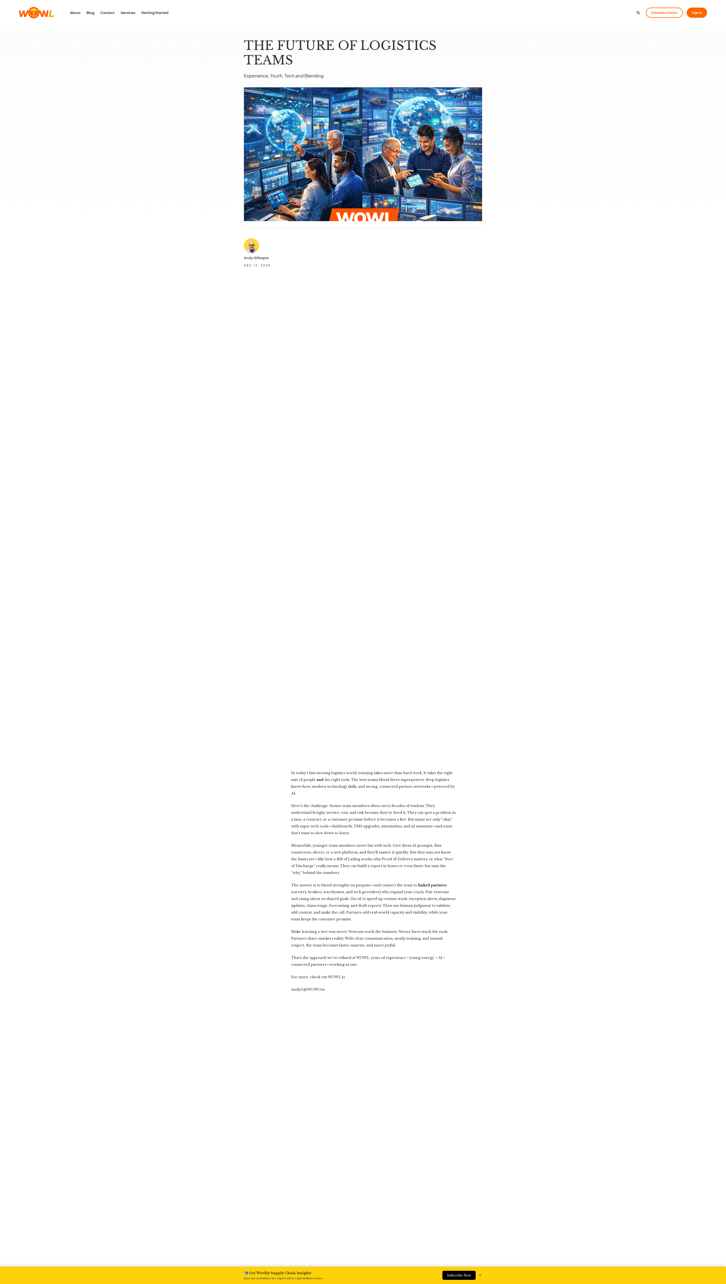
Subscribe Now (459, 1275)
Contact (107, 12)
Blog (90, 12)
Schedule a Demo (664, 13)
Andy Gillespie (256, 258)
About (75, 12)
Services (128, 12)
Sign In (697, 13)
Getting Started (154, 12)
